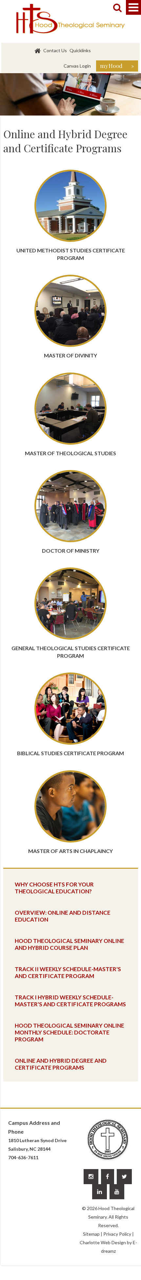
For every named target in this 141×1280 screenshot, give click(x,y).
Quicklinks (80, 50)
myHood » (117, 65)
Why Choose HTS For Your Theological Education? (54, 888)
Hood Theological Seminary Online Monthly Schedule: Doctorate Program (69, 1032)
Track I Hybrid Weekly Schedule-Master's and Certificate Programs (70, 1001)
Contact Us (55, 50)
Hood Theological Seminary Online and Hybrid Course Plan (69, 944)
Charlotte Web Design (103, 1242)
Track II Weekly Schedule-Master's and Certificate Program (68, 972)
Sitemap (91, 1234)
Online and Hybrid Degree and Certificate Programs (61, 1064)
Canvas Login (77, 66)
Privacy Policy (117, 1234)
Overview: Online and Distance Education (63, 916)
